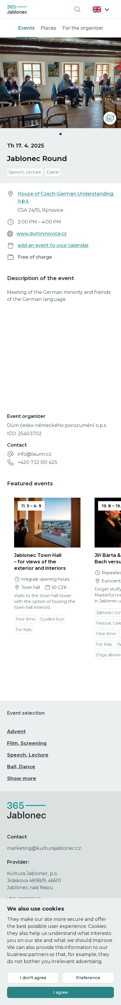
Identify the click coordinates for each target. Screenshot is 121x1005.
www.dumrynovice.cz (41, 233)
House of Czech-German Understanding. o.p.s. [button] (66, 197)
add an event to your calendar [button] (53, 245)
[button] (101, 9)
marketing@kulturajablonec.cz (44, 848)
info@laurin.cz (34, 454)
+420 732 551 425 (37, 462)
